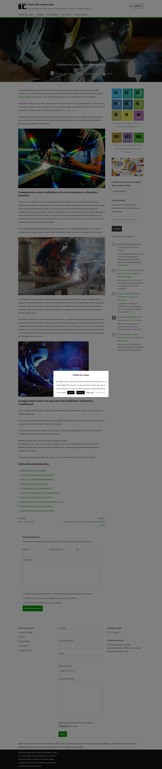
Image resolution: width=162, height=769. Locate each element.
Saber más (90, 392)
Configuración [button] (100, 392)
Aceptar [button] (71, 392)
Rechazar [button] (80, 392)
